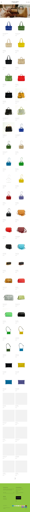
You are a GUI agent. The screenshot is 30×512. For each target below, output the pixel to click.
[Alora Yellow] (21, 179)
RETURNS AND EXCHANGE (19, 492)
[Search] (27, 2)
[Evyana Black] (9, 365)
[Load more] (15, 478)
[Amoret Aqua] (21, 247)
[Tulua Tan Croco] (9, 280)
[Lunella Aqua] (21, 348)
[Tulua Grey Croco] (9, 297)
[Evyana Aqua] (9, 382)
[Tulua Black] (21, 314)
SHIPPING (17, 491)
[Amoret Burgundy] (21, 230)
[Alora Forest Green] (9, 145)
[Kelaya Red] (21, 77)
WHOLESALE (5, 499)
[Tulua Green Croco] (21, 297)
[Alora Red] (9, 196)
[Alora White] (9, 179)
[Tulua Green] (9, 314)
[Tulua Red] (21, 280)
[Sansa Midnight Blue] (9, 27)
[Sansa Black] (9, 61)
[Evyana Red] (9, 399)
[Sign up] (13, 492)
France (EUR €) (4, 505)
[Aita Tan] (21, 416)
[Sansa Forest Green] (21, 27)
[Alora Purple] (21, 196)
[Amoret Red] (9, 230)
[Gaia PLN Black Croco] (9, 111)
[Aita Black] (9, 466)
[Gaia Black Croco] (9, 128)
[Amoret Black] (9, 247)
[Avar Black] (21, 263)
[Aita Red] (9, 433)
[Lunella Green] (9, 331)
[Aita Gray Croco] (9, 450)
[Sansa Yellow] (21, 44)
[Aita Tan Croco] (9, 416)
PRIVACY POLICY (18, 490)
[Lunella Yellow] (21, 331)
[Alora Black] (9, 213)
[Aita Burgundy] (21, 450)
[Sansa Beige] (9, 44)
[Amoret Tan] (21, 213)
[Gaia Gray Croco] (21, 111)
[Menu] (1, 2)
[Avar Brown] (9, 263)
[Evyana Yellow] (21, 365)
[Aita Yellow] (21, 399)
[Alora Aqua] (9, 162)
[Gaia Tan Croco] (21, 94)
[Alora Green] (21, 162)
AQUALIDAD (6, 507)
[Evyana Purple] (21, 382)
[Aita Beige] (21, 466)
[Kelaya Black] (9, 94)
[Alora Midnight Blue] (21, 128)
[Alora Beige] (21, 145)
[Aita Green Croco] (21, 433)
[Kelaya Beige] (21, 61)
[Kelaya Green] (9, 77)
